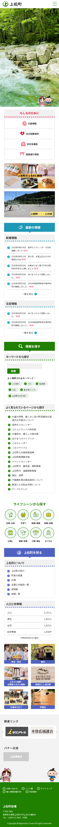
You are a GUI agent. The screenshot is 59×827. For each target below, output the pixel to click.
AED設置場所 (32, 133)
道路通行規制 (32, 154)
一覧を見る (27, 294)
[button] (2, 732)
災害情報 (32, 123)
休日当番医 (32, 144)
